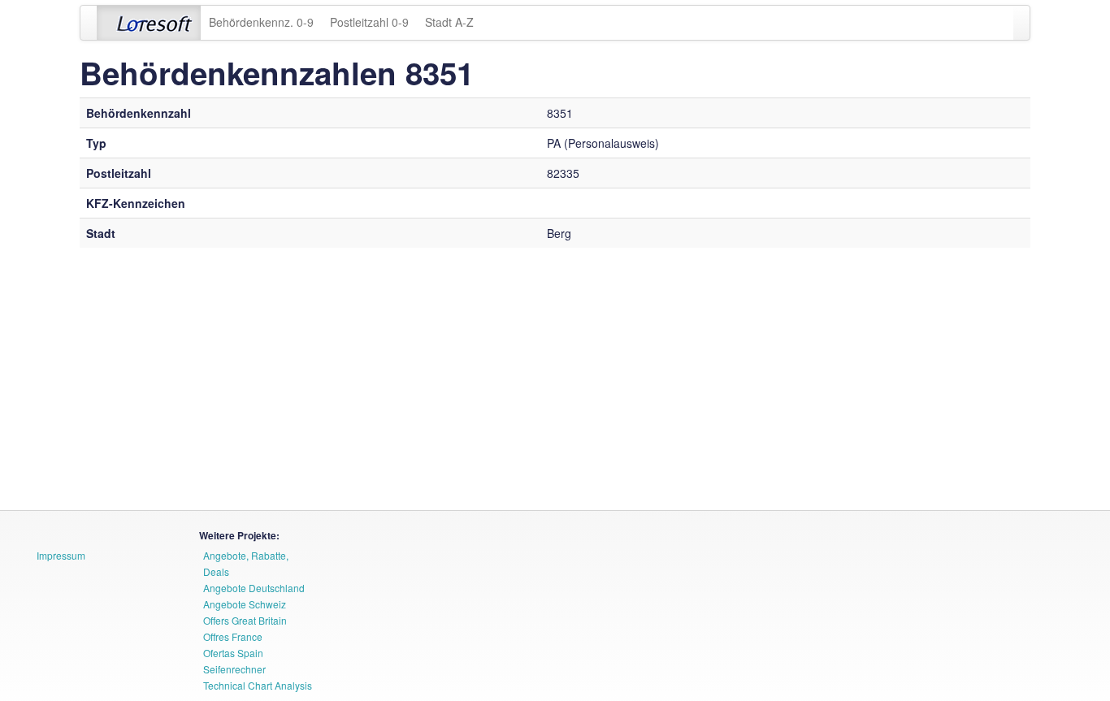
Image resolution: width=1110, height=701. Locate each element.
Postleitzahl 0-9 (369, 22)
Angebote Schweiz (244, 604)
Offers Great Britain (245, 620)
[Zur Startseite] (149, 23)
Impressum (61, 555)
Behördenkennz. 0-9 (261, 22)
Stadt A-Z (449, 22)
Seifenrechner (234, 669)
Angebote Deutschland (254, 588)
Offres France (232, 636)
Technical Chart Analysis (257, 685)
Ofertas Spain (233, 653)
